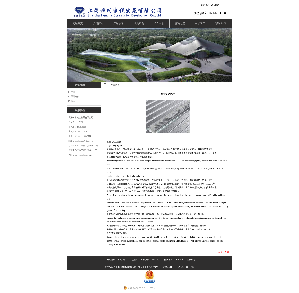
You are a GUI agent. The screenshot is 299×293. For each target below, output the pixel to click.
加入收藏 (215, 4)
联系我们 (220, 23)
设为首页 (205, 4)
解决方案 (180, 23)
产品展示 (118, 23)
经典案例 (139, 23)
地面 (73, 101)
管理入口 (167, 267)
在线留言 (200, 23)
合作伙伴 (159, 23)
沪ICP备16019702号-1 (151, 267)
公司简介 (98, 23)
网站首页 (78, 23)
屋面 (73, 92)
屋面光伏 (75, 96)
